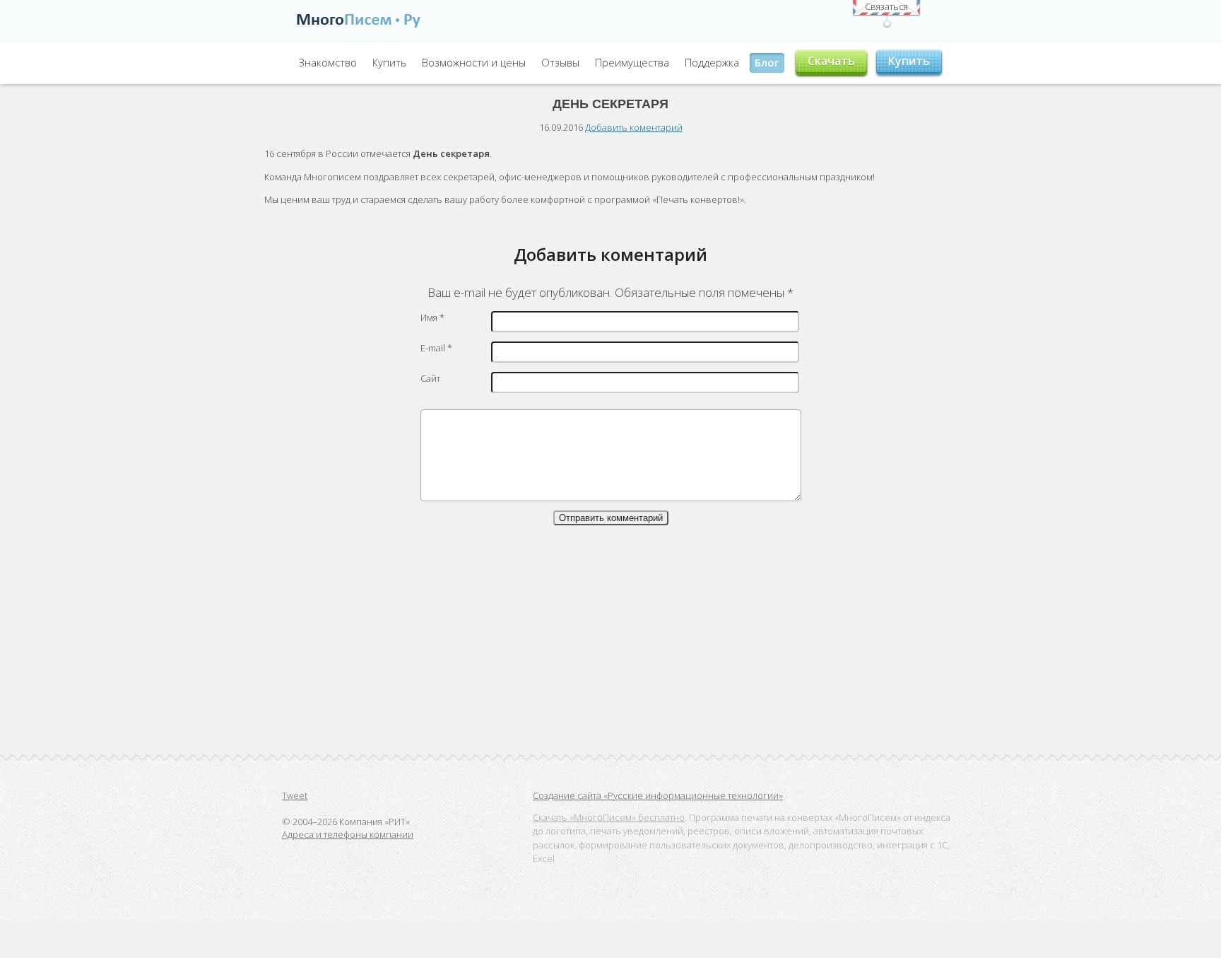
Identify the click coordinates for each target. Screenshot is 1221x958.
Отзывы (560, 62)
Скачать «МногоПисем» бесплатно (609, 817)
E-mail (436, 347)
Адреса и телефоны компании (347, 834)
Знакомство (328, 62)
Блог (767, 62)
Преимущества (632, 62)
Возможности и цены (474, 62)
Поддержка (712, 62)
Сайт (430, 378)
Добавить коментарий (634, 127)
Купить (389, 62)
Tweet (294, 795)
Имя (432, 317)
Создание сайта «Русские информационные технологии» (658, 795)
